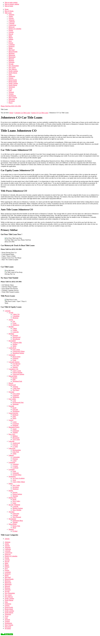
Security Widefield (14, 505)
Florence (15, 459)
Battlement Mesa (17, 520)
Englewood (12, 385)
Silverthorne (16, 339)
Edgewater (15, 513)
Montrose (15, 318)
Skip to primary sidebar (12, 4)
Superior (15, 367)
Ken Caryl (12, 434)
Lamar (14, 460)
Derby (14, 418)
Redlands (15, 425)
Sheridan (15, 496)
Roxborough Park (18, 402)
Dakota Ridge (13, 376)
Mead (14, 527)
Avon (14, 480)
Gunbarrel (15, 395)
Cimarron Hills (17, 342)
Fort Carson (16, 349)
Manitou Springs (17, 508)
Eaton (14, 503)
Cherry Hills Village (18, 482)
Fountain (11, 406)
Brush (14, 499)
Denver (11, 383)
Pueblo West (12, 497)
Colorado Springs (14, 362)
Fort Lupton (16, 393)
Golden (14, 330)
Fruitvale (15, 445)
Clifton (14, 328)
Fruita (14, 360)
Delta (14, 416)
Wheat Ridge (13, 524)
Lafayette (11, 441)
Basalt (14, 408)
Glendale (15, 515)
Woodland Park (17, 381)
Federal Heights (17, 372)
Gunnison (15, 464)
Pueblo (11, 490)
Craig (14, 401)
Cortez (14, 422)
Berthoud (15, 415)
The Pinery (15, 390)
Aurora (11, 319)
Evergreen (15, 423)
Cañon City (16, 314)
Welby (14, 346)
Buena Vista (16, 526)
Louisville (15, 332)
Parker (11, 483)
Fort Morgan (16, 363)
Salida (14, 453)
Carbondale (16, 457)
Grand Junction (13, 413)
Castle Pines (16, 388)
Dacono (14, 492)
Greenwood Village (18, 351)
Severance (15, 487)
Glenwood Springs (18, 374)
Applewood (16, 443)
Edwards (15, 409)
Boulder (11, 326)
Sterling (14, 344)
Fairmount (15, 430)
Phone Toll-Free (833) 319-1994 (11, 106)
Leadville (15, 506)
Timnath (15, 522)
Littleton (11, 455)
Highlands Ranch (14, 427)
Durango (15, 335)
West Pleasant (16, 517)
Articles (7, 539)
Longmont (12, 462)
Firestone (11, 392)
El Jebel (14, 531)
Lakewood (12, 448)
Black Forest (16, 356)
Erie (13, 321)
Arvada (11, 312)
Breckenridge (16, 450)
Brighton (11, 334)
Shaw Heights (16, 510)
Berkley (14, 378)
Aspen (14, 429)
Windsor (11, 529)
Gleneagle (15, 473)
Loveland (11, 469)
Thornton (11, 512)
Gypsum (15, 466)
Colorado (7, 311)
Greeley (11, 420)
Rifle (14, 379)
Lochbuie (15, 468)
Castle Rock (12, 348)
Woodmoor (15, 411)
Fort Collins (12, 399)
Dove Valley (16, 501)
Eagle (14, 471)
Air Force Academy (18, 478)
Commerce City (13, 369)
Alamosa (15, 386)
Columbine (15, 316)
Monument (15, 438)
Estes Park (15, 452)
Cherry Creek (16, 371)
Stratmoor (15, 489)
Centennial (12, 355)
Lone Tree (15, 365)
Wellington (15, 397)
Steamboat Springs (18, 353)
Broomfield (12, 341)
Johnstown (15, 325)
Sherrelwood (16, 337)
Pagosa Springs (17, 494)
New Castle (16, 485)
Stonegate (15, 404)
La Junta (15, 446)
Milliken (15, 436)
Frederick (15, 358)
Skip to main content (11, 2)
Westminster (12, 519)
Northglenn (12, 476)
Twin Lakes (16, 439)
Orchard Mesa (16, 475)
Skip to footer (9, 6)
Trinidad (15, 432)
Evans (14, 323)
